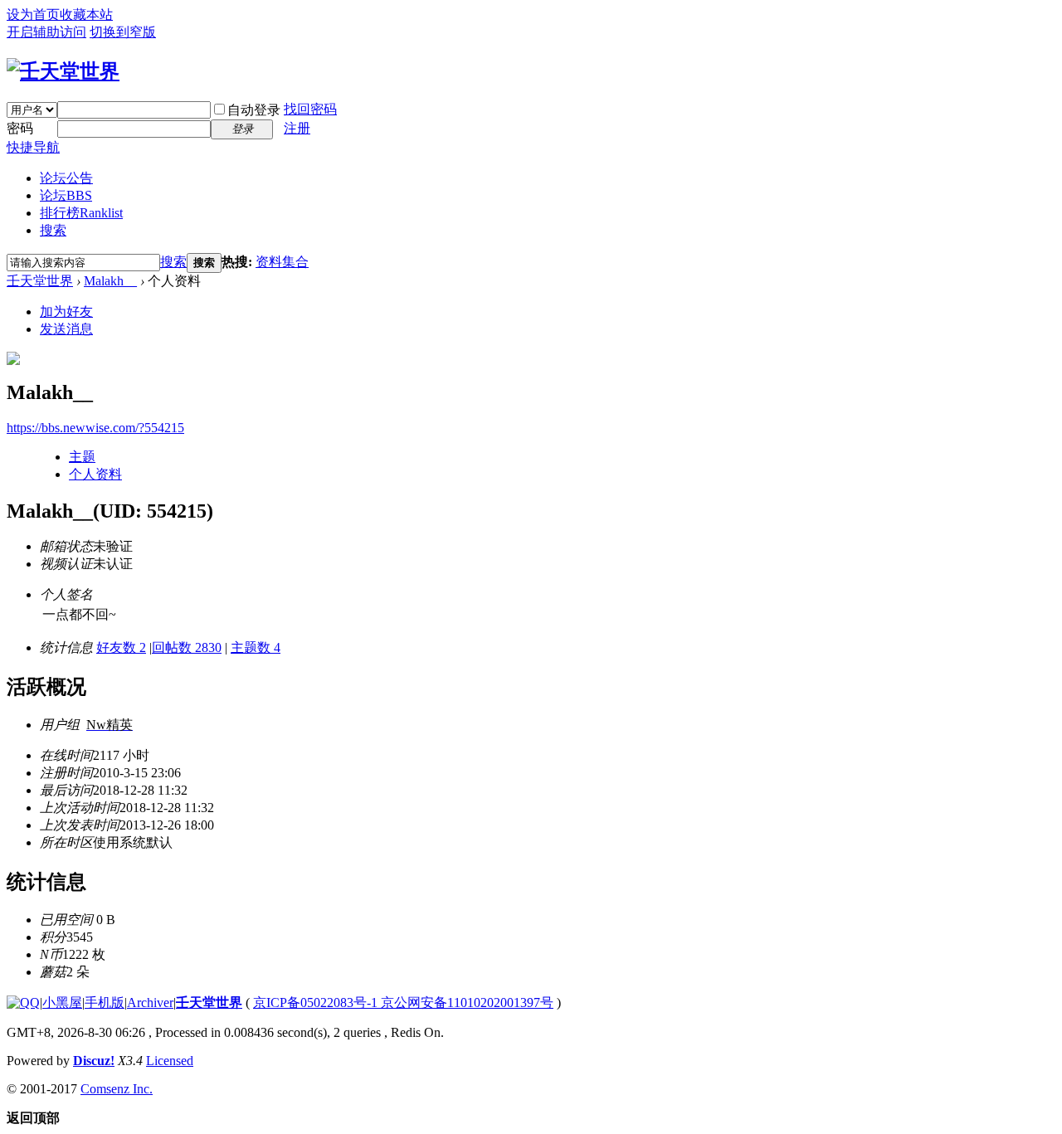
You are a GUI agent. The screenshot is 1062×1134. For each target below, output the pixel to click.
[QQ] (23, 1002)
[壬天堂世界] (63, 71)
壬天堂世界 (40, 281)
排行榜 (81, 213)
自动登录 (253, 110)
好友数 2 (121, 647)
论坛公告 (66, 178)
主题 (82, 457)
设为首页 (33, 14)
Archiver (150, 1002)
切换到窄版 (123, 32)
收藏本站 (86, 14)
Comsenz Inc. (116, 1089)
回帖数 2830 (187, 647)
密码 (20, 128)
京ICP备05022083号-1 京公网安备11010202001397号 (403, 1002)
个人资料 (95, 474)
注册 (297, 128)
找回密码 (310, 109)
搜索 (53, 230)
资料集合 (282, 262)
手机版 (104, 1002)
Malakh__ (110, 281)
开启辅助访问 (46, 32)
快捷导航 (33, 147)
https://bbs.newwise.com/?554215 (95, 428)
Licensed (169, 1061)
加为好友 (66, 311)
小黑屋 (62, 1002)
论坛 (66, 195)
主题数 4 (255, 647)
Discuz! (93, 1061)
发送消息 (66, 329)
